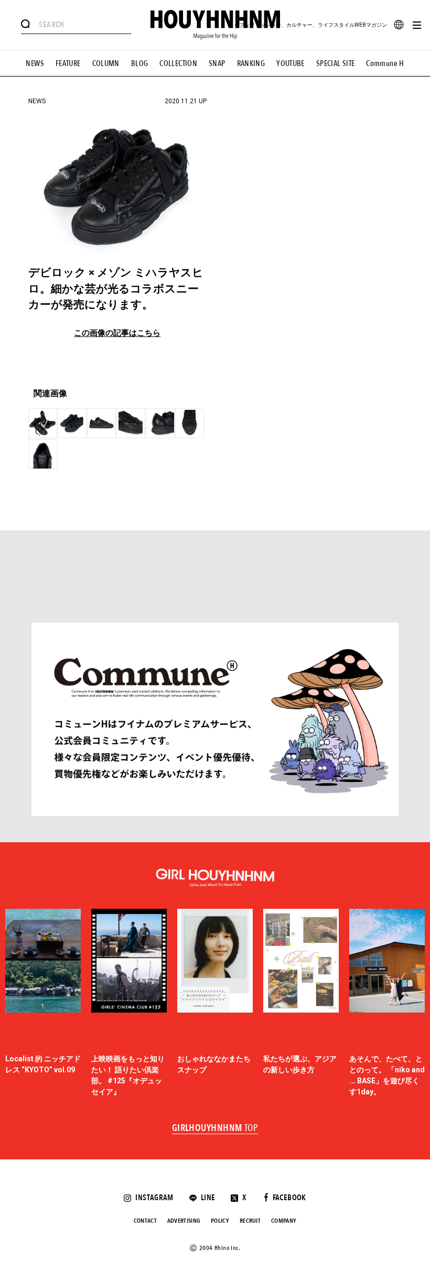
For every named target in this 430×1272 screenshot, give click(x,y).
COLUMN (106, 63)
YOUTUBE (290, 63)
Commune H (385, 63)
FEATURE (68, 63)
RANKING (251, 63)
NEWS (35, 63)
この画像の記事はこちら (117, 333)
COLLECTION (178, 63)
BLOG (139, 63)
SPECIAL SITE (335, 63)
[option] (43, 1003)
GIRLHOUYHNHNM (215, 1128)
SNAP (217, 63)
